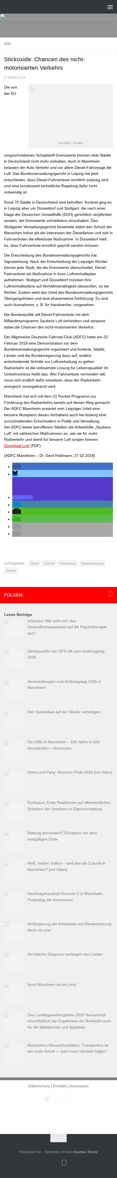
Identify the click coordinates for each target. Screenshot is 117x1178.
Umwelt (11, 570)
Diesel (34, 563)
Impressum (79, 1086)
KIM (7, 44)
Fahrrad (49, 563)
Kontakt (59, 1086)
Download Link (16, 445)
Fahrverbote (68, 563)
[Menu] (110, 7)
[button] (16, 467)
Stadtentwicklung (92, 563)
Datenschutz (39, 1086)
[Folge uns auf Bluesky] (110, 594)
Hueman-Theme (85, 1152)
